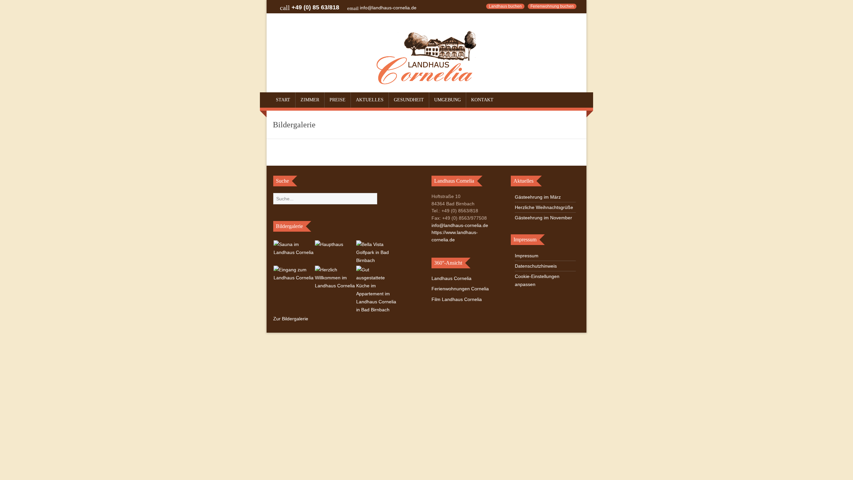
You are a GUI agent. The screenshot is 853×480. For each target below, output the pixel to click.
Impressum (526, 255)
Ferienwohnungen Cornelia (460, 288)
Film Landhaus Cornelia (456, 299)
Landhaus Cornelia (451, 278)
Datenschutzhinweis (536, 266)
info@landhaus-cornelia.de (388, 7)
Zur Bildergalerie (290, 318)
